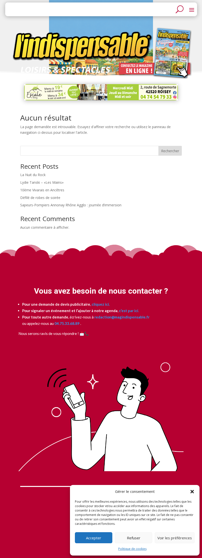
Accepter (93, 537)
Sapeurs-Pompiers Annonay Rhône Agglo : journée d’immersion (70, 205)
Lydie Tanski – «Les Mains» (42, 182)
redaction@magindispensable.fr (122, 317)
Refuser (133, 537)
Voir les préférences (174, 537)
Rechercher (170, 151)
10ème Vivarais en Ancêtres (42, 190)
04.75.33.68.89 (67, 323)
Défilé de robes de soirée (40, 197)
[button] (192, 491)
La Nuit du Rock (33, 174)
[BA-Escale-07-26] (101, 99)
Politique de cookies (132, 549)
